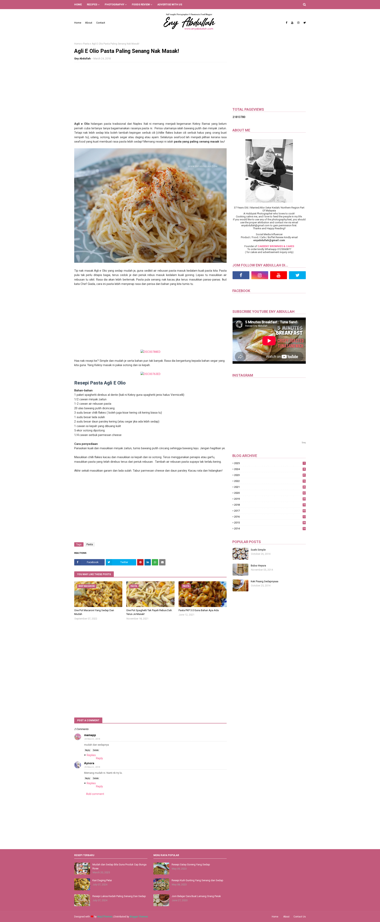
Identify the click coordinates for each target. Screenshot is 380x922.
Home (77, 22)
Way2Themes (104, 916)
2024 (269, 469)
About (88, 22)
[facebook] (286, 22)
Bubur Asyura (258, 565)
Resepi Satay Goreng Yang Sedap (191, 864)
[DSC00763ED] (151, 374)
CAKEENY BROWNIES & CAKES (276, 246)
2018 (269, 504)
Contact (100, 22)
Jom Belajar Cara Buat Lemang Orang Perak (196, 896)
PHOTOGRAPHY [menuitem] (114, 4)
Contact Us (300, 916)
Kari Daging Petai (102, 880)
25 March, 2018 (92, 767)
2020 (269, 492)
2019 (269, 498)
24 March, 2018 (92, 739)
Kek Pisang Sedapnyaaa (264, 581)
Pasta (86, 43)
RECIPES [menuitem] (92, 4)
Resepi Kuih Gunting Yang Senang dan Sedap (197, 880)
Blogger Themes (139, 916)
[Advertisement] (150, 94)
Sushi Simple (258, 549)
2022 (269, 481)
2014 (269, 528)
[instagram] (298, 22)
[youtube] (292, 22)
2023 (269, 475)
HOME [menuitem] (78, 4)
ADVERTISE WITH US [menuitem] (169, 4)
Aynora (89, 763)
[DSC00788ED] (151, 352)
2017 (269, 510)
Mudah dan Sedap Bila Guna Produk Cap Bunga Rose (119, 866)
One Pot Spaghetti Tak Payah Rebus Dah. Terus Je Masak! (149, 612)
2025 (269, 463)
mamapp (90, 735)
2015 (269, 522)
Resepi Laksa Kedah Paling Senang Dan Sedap (119, 896)
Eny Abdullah (82, 58)
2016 (269, 516)
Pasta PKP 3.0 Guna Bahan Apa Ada (199, 610)
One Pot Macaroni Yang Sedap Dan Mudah (94, 612)
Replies (91, 755)
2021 (269, 486)
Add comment (95, 793)
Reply (87, 750)
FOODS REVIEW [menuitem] (141, 4)
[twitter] (304, 22)
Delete (96, 750)
